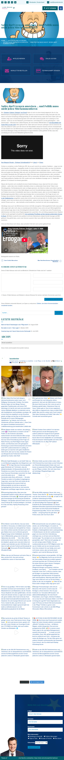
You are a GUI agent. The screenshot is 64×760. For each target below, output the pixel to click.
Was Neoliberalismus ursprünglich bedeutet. (48, 261)
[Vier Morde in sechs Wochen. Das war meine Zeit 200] (16, 538)
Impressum (4, 352)
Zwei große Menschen (11, 260)
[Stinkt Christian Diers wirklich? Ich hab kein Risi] (47, 444)
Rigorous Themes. (13, 758)
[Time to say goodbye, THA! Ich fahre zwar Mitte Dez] (16, 601)
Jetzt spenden (50, 8)
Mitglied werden (19, 59)
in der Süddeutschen (7, 198)
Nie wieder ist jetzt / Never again (10, 328)
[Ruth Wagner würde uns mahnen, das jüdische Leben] (16, 444)
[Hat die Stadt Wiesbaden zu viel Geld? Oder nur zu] (16, 475)
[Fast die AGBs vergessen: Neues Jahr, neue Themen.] (47, 507)
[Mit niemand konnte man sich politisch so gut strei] (47, 538)
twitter (12, 2)
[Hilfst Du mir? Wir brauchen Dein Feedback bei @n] (16, 381)
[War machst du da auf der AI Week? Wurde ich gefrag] (16, 632)
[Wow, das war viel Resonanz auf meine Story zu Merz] (16, 569)
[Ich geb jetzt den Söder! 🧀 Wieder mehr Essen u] (47, 412)
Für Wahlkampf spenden (51, 71)
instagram (2, 2)
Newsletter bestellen (19, 71)
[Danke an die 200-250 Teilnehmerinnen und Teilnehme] (16, 664)
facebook (5, 2)
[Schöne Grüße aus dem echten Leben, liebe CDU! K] (47, 475)
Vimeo (41, 162)
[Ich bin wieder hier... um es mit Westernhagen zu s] (47, 381)
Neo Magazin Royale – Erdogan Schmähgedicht (15, 162)
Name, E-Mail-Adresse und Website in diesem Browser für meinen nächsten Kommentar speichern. (32, 295)
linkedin (9, 2)
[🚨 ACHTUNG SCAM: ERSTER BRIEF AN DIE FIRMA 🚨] (47, 632)
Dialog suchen (51, 59)
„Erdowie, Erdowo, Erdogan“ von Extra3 (15, 112)
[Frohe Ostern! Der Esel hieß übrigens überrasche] (16, 412)
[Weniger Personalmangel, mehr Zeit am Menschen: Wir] (47, 601)
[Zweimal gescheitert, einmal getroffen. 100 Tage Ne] (47, 569)
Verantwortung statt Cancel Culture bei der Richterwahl (15, 331)
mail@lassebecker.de (56, 2)
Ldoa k (35, 162)
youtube (15, 2)
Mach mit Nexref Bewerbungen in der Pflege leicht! (14, 324)
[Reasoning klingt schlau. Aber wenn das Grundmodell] (16, 507)
